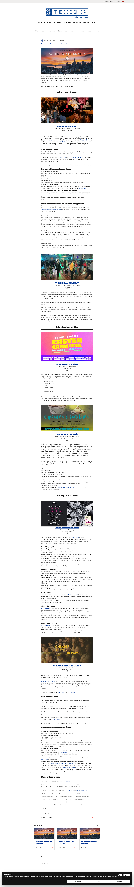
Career (43, 31)
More (89, 31)
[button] (98, 31)
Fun (76, 31)
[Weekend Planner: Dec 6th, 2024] (67, 833)
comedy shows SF (60, 802)
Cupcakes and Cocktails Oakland (50, 804)
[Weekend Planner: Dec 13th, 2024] (44, 833)
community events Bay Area (82, 796)
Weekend (82, 31)
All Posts (36, 31)
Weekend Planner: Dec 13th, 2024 (44, 842)
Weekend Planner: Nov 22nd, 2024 (89, 842)
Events (71, 31)
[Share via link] (52, 813)
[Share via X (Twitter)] (45, 813)
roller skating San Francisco (66, 796)
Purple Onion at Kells (66, 799)
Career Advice (51, 31)
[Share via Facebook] (42, 813)
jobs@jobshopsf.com (108, 1)
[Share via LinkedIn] (48, 813)
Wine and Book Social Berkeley (80, 804)
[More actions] (92, 40)
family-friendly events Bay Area (49, 796)
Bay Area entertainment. (79, 799)
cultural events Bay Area (48, 802)
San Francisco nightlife (75, 794)
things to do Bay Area (65, 804)
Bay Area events (46, 794)
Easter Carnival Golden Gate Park (75, 802)
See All (98, 825)
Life (66, 31)
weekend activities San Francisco (50, 799)
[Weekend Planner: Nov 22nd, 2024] (90, 833)
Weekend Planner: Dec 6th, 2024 (66, 842)
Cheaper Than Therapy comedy (59, 794)
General (60, 31)
